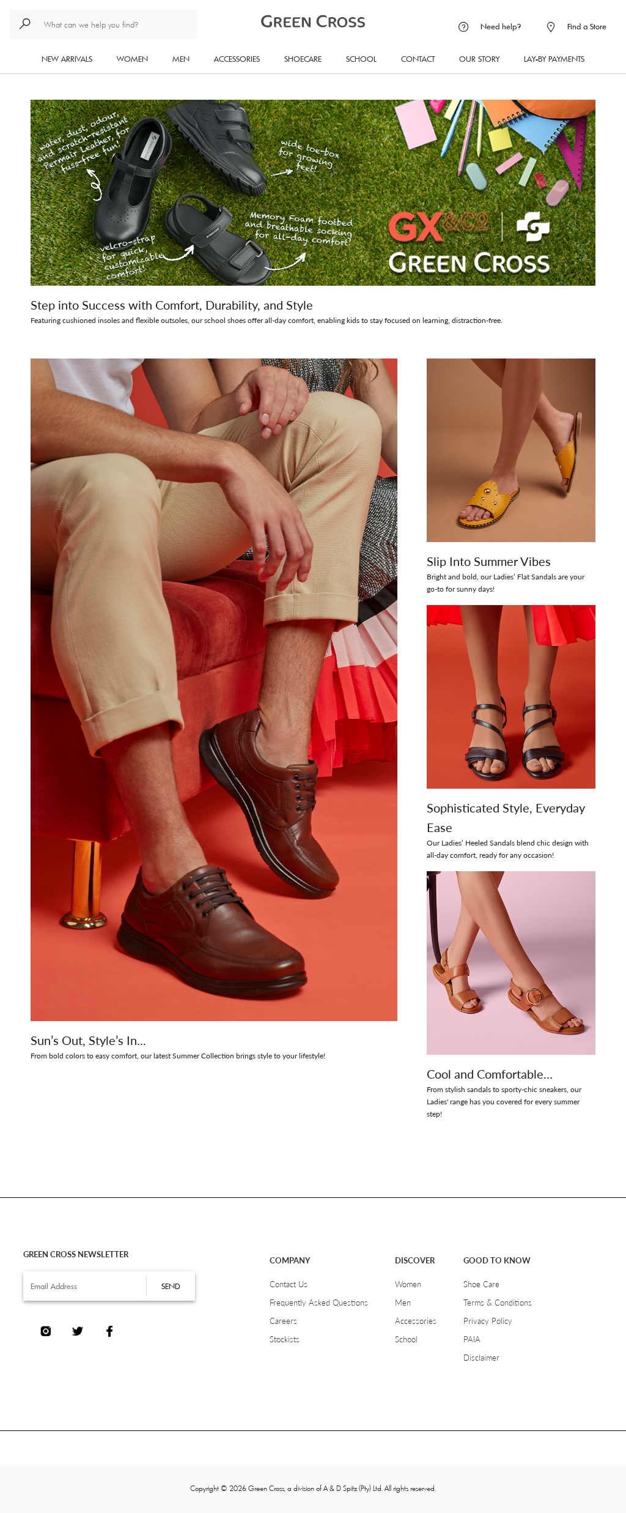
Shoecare (303, 59)
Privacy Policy (487, 1321)
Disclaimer (481, 1357)
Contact (418, 59)
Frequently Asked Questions (319, 1302)
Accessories (237, 59)
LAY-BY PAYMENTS (554, 59)
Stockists (285, 1339)
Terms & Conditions (497, 1302)
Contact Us (288, 1284)
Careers (283, 1321)
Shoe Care (481, 1284)
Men (187, 58)
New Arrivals (67, 59)
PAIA (472, 1339)
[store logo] (313, 19)
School (361, 59)
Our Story (479, 59)
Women (138, 58)
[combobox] (104, 24)
